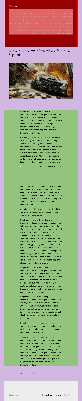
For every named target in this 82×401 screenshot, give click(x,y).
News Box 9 (32, 20)
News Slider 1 (42, 26)
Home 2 (48, 13)
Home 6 (71, 13)
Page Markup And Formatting (39, 33)
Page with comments (67, 33)
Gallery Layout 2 (34, 13)
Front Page (15, 13)
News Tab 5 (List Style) (37, 30)
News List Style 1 (32, 26)
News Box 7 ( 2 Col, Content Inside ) (63, 16)
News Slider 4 (69, 26)
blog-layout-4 (35, 10)
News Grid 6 (53, 23)
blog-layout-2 (17, 10)
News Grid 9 (15, 26)
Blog (10, 10)
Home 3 (54, 13)
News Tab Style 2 (68, 30)
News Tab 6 (48, 30)
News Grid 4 (37, 23)
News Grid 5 (45, 23)
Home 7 (17, 16)
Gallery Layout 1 (24, 13)
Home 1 (42, 13)
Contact (71, 10)
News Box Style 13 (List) (66, 20)
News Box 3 (40, 16)
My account (24, 16)
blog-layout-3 (26, 10)
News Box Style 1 (42, 20)
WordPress (68, 395)
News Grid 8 (69, 23)
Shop (58, 33)
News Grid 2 (20, 23)
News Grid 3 (28, 23)
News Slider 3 (60, 26)
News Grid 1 (12, 23)
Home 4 (59, 13)
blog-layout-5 (44, 10)
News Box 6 (48, 16)
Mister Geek (14, 6)
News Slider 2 (51, 26)
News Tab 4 (26, 30)
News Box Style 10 (53, 20)
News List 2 (23, 26)
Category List (56, 10)
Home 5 (65, 13)
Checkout (64, 10)
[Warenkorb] (10, 37)
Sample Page (52, 33)
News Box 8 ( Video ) (22, 20)
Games (37, 373)
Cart (50, 10)
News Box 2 (32, 16)
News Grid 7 (61, 23)
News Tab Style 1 (57, 30)
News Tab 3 (18, 30)
